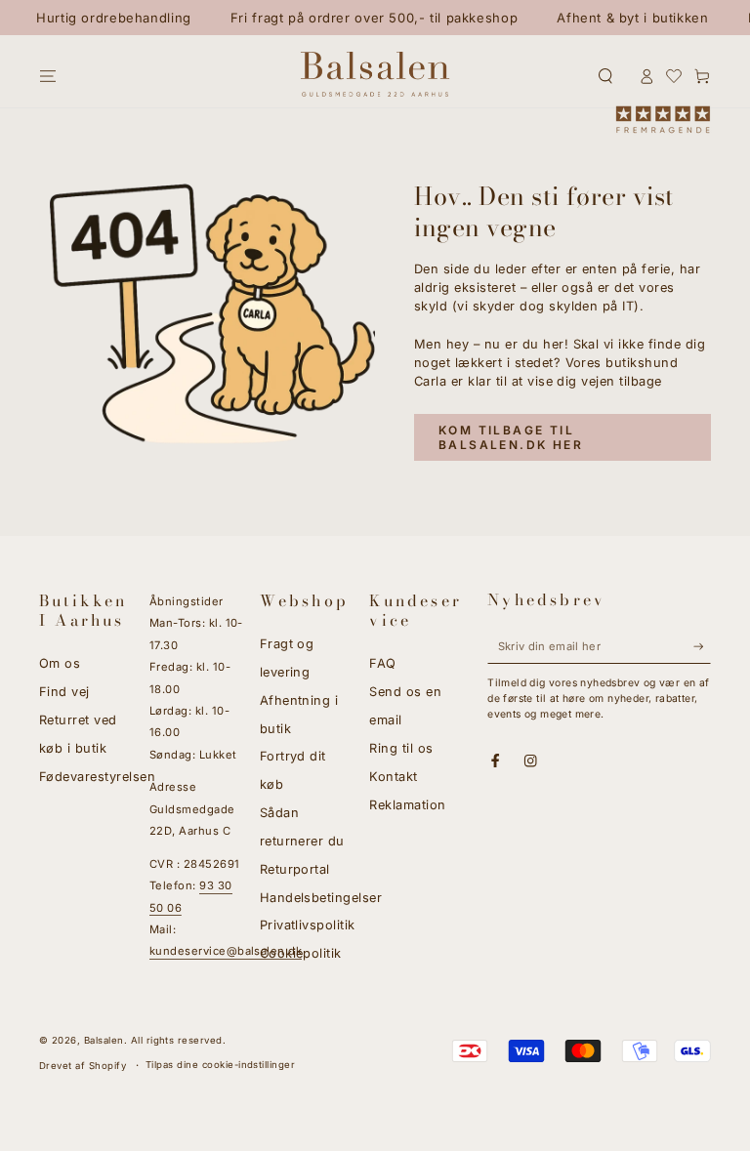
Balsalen (104, 1040)
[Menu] (47, 76)
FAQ (382, 663)
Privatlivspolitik (307, 925)
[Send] (702, 646)
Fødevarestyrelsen (97, 776)
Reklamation (407, 805)
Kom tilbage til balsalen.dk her (510, 437)
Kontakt (393, 776)
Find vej (64, 691)
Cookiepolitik (301, 953)
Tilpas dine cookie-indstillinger (220, 1064)
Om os (59, 663)
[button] (605, 76)
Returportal (295, 869)
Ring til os (401, 748)
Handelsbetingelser (321, 897)
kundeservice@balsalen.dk (226, 951)
